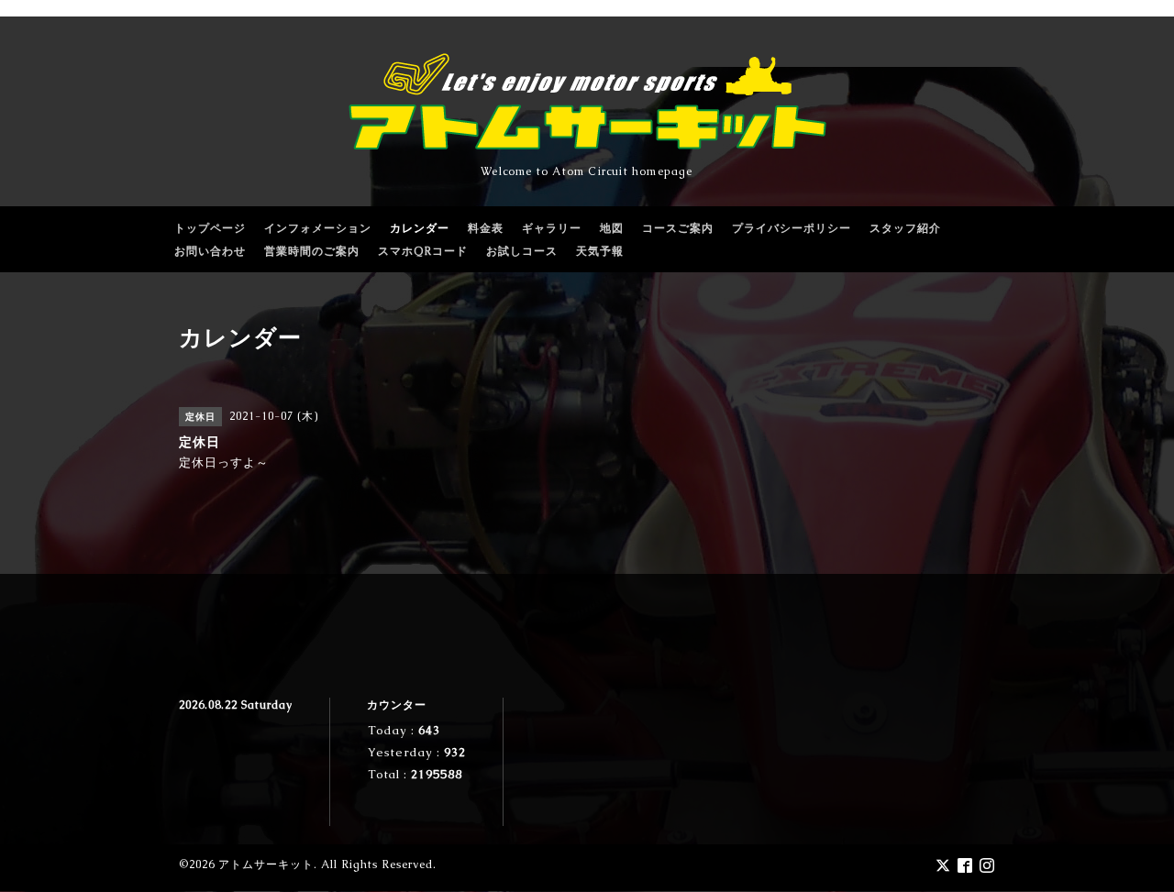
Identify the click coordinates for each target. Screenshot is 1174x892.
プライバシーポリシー (791, 228)
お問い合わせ (210, 251)
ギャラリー (551, 228)
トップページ (210, 228)
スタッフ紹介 (905, 228)
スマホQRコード (423, 251)
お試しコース (522, 251)
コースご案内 (678, 228)
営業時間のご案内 (312, 251)
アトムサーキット (266, 864)
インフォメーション (317, 228)
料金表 (486, 228)
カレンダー (419, 228)
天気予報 (600, 251)
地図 (612, 228)
